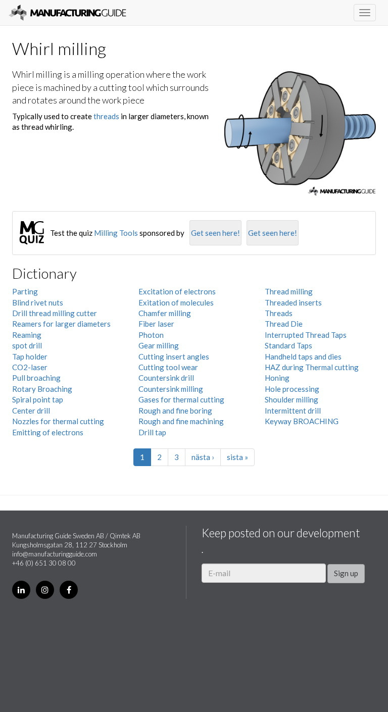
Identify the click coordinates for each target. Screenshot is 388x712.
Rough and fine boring (175, 410)
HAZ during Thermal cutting (312, 367)
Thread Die (284, 323)
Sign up (346, 573)
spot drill (27, 345)
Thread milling (289, 291)
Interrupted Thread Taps (306, 334)
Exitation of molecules (176, 302)
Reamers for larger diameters (61, 323)
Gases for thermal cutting (181, 399)
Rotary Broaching (42, 388)
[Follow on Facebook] (69, 590)
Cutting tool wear (168, 367)
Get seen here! (215, 232)
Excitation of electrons (177, 291)
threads (106, 116)
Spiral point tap (37, 399)
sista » (237, 457)
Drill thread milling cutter (54, 313)
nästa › (202, 457)
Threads (279, 313)
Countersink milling (170, 388)
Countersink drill (166, 377)
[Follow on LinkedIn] (21, 590)
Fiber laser (156, 323)
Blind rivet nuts (37, 302)
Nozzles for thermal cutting (58, 421)
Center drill (31, 410)
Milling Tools (116, 232)
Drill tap (152, 432)
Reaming (26, 334)
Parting (25, 291)
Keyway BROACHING (301, 421)
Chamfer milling (164, 313)
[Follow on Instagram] (45, 590)
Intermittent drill (293, 410)
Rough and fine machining (181, 421)
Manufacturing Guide (67, 13)
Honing (277, 377)
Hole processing (292, 388)
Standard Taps (288, 345)
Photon (151, 334)
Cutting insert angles (173, 356)
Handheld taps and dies (303, 356)
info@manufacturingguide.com (54, 554)
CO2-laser (29, 367)
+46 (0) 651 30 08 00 (44, 563)
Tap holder (29, 356)
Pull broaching (36, 377)
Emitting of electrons (47, 432)
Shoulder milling (291, 399)
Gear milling (158, 345)
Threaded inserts (293, 302)
